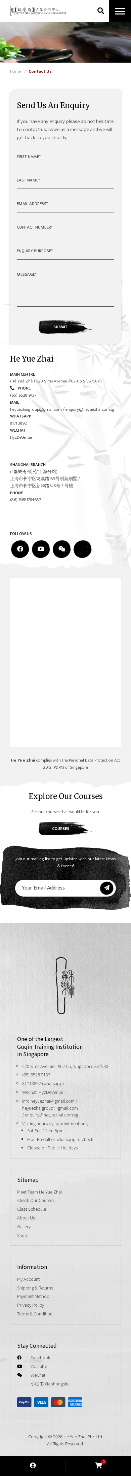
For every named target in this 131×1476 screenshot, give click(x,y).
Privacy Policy (30, 1305)
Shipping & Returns (35, 1287)
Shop (22, 1235)
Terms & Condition (34, 1313)
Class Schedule (31, 1209)
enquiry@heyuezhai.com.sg (90, 409)
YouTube (39, 1366)
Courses (60, 828)
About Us (26, 1217)
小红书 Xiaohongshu (50, 1383)
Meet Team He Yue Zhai (39, 1191)
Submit (60, 327)
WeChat (38, 1375)
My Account (28, 1279)
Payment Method (33, 1296)
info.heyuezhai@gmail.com (48, 1101)
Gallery (24, 1226)
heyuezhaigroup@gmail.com (36, 409)
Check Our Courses (35, 1200)
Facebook (40, 1357)
